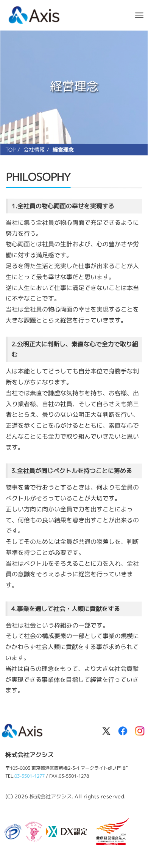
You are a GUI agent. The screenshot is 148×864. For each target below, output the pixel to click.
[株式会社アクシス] (34, 14)
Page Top (131, 812)
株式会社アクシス (51, 796)
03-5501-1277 (29, 776)
